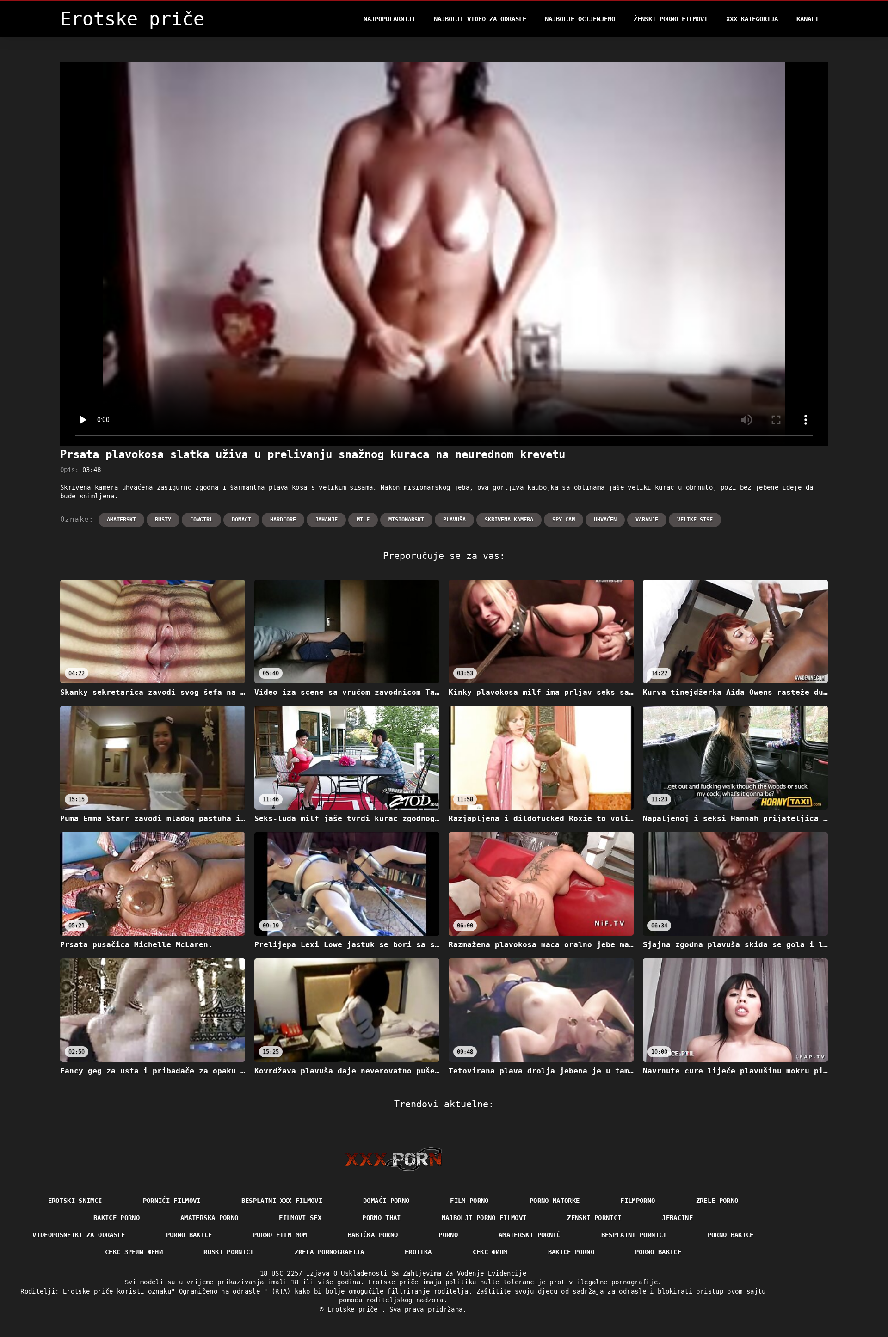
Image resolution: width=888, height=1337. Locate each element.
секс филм (490, 1252)
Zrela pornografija (329, 1252)
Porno (448, 1235)
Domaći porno (386, 1200)
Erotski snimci (75, 1200)
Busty (163, 519)
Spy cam (563, 519)
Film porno (469, 1200)
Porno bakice (189, 1235)
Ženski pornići (594, 1217)
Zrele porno (717, 1200)
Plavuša (454, 519)
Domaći (241, 519)
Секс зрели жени (134, 1252)
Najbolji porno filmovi (484, 1217)
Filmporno (637, 1200)
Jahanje (326, 519)
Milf (363, 519)
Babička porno (373, 1235)
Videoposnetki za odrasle (78, 1235)
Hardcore (283, 519)
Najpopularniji (389, 19)
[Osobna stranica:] (393, 1159)
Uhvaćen (605, 519)
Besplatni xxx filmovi (281, 1200)
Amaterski (121, 519)
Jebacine (677, 1217)
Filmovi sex (300, 1217)
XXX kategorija (752, 19)
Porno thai (381, 1217)
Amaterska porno (209, 1217)
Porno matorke (555, 1200)
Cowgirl (201, 519)
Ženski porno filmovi (671, 19)
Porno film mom (280, 1235)
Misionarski (406, 519)
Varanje (646, 519)
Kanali (807, 19)
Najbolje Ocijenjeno (580, 19)
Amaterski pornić (530, 1235)
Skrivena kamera (509, 519)
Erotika (418, 1252)
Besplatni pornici (634, 1235)
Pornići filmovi (172, 1200)
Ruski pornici (229, 1252)
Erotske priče (354, 1309)
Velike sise (695, 519)
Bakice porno (116, 1217)
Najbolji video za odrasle (480, 19)
